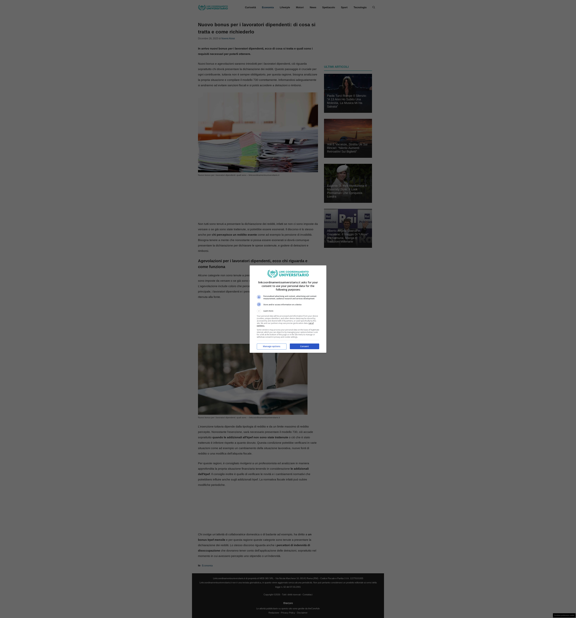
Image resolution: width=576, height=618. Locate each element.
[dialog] (288, 309)
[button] (288, 311)
